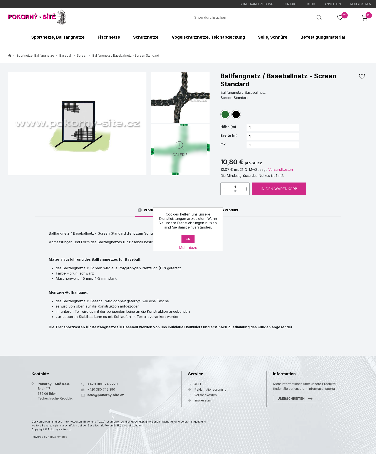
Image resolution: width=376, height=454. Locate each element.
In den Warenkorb (279, 189)
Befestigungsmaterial (322, 37)
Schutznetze (146, 37)
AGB (197, 384)
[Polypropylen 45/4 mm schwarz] (180, 97)
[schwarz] (236, 114)
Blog (311, 4)
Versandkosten (280, 169)
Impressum (202, 400)
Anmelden (333, 4)
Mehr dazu (188, 247)
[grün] (225, 114)
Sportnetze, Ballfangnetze (58, 37)
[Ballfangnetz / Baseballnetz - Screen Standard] (77, 123)
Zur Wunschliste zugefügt (362, 76)
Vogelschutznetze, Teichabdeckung (208, 37)
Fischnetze (109, 37)
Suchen (319, 17)
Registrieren (360, 4)
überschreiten (291, 398)
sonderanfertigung (256, 4)
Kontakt (290, 4)
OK (188, 239)
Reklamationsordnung (210, 389)
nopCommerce (57, 436)
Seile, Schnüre (272, 37)
